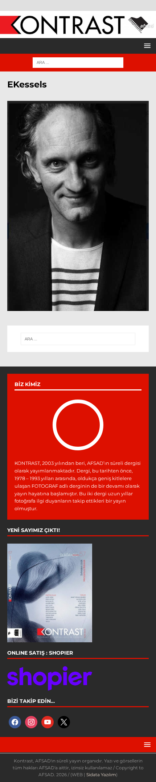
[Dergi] (78, 31)
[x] (64, 721)
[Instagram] (31, 721)
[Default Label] (47, 721)
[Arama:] (78, 62)
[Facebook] (15, 721)
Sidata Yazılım (101, 774)
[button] (146, 45)
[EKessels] (78, 307)
